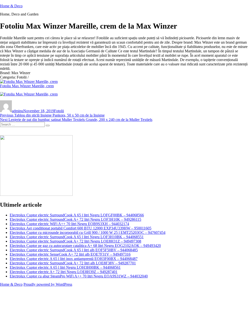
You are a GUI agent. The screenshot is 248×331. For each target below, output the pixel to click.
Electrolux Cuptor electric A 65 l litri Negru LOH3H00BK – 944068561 (65, 267)
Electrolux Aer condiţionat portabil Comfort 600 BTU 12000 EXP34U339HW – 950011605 (80, 228)
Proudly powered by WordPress (47, 284)
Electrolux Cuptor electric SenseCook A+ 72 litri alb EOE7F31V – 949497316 (70, 254)
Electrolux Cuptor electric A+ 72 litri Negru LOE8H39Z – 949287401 (63, 272)
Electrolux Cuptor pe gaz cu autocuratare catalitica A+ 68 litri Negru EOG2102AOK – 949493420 (85, 246)
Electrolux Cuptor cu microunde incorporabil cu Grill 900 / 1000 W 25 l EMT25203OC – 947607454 (87, 232)
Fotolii (59, 111)
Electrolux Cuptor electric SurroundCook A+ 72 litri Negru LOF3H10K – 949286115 (75, 219)
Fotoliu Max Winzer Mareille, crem (27, 86)
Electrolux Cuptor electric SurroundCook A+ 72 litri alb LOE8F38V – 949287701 (73, 263)
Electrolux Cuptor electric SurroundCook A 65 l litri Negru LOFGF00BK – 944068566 (77, 215)
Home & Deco (11, 6)
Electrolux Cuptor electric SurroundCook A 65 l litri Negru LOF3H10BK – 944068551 (77, 237)
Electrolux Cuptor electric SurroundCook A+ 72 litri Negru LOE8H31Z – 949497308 (75, 241)
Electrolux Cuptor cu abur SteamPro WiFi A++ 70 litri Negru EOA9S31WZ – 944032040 (79, 276)
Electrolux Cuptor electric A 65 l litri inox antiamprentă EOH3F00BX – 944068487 (74, 259)
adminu (17, 111)
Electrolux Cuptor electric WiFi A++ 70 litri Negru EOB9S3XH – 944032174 (69, 224)
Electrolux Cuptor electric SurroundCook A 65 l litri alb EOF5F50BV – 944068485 (74, 250)
